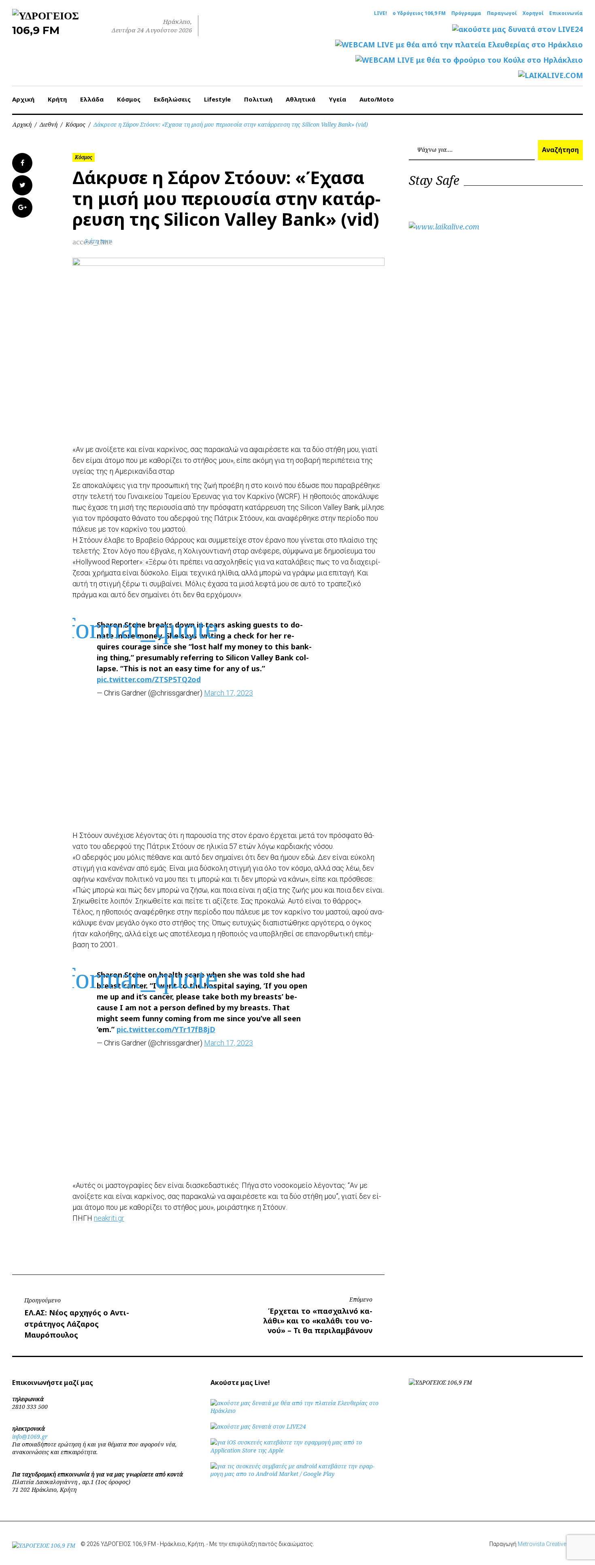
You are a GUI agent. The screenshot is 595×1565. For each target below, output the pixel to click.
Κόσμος (128, 99)
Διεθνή (48, 124)
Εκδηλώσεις (172, 99)
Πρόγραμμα (466, 13)
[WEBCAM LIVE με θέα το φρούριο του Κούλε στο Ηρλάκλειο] (469, 60)
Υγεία (337, 99)
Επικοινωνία (566, 13)
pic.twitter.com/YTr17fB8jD (166, 1029)
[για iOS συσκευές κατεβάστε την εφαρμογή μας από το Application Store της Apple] (297, 1450)
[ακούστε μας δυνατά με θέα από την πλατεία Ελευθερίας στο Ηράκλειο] (297, 1410)
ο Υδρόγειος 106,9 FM (419, 13)
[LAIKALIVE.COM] (550, 75)
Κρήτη (57, 99)
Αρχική (23, 99)
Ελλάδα (92, 99)
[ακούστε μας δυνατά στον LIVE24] (517, 29)
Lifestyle (217, 99)
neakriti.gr (109, 1218)
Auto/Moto (376, 99)
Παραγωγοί (502, 13)
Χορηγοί (533, 13)
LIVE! (380, 13)
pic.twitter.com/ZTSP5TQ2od (149, 679)
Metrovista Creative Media (550, 1544)
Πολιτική (258, 99)
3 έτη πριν (98, 241)
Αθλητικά (300, 99)
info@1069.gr (30, 1436)
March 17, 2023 (228, 693)
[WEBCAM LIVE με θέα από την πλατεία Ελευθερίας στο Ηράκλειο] (459, 45)
